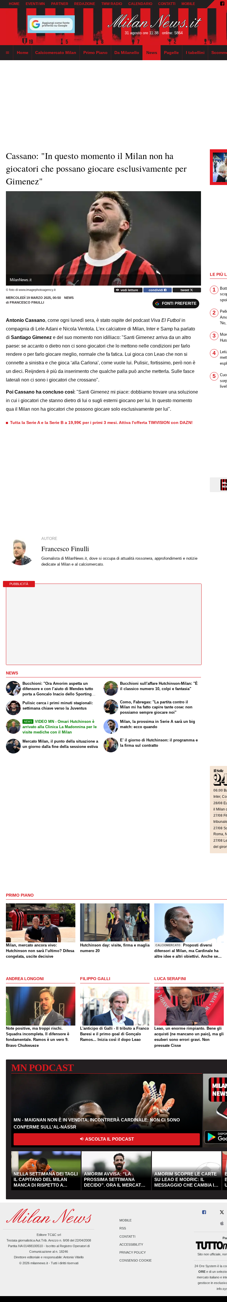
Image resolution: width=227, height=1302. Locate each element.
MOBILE (188, 4)
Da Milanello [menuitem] (126, 52)
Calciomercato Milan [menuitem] (55, 52)
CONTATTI (166, 4)
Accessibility (131, 1244)
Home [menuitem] (22, 52)
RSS (122, 1228)
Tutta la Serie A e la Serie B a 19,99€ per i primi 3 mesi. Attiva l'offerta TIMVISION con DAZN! (101, 422)
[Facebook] (222, 4)
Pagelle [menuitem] (171, 52)
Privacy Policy (132, 1252)
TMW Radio (111, 4)
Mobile (125, 1220)
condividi (156, 290)
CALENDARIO (140, 4)
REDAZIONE (84, 4)
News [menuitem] (151, 52)
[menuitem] (7, 52)
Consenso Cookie (135, 1260)
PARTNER (59, 4)
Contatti (127, 1236)
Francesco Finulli (27, 302)
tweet (185, 290)
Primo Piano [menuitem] (95, 52)
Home (14, 4)
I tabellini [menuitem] (195, 52)
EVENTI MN (35, 4)
